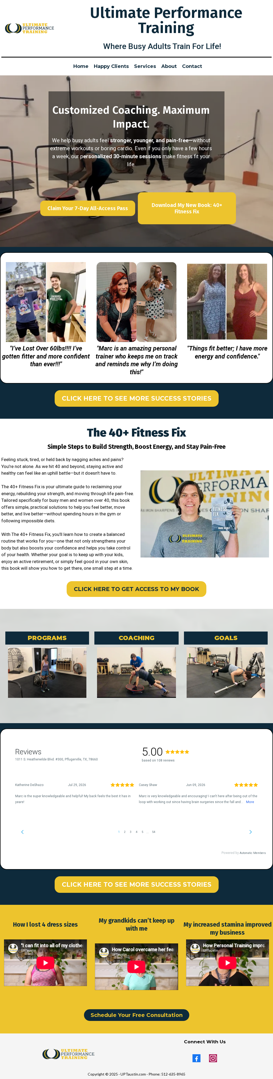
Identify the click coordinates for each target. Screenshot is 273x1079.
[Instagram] (213, 1058)
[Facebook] (196, 1058)
